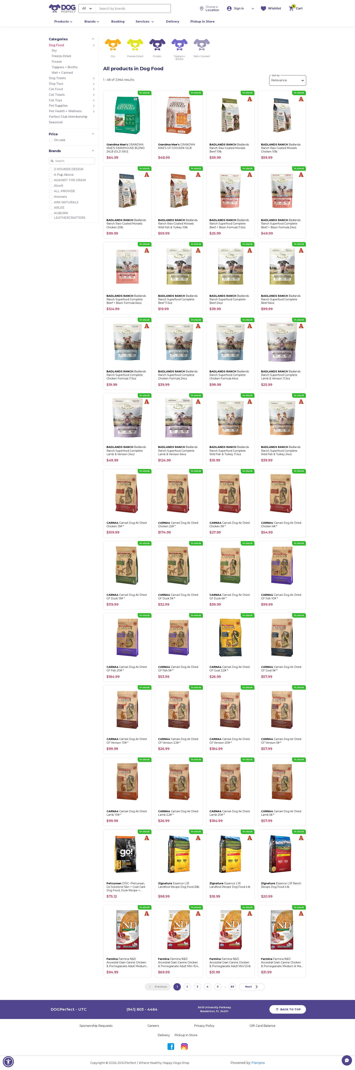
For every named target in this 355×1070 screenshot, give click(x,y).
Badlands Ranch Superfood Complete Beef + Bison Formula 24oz (280, 223)
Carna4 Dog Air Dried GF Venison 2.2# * (178, 740)
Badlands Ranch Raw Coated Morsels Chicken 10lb (280, 148)
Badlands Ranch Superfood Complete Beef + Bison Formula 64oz (126, 299)
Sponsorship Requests (96, 1025)
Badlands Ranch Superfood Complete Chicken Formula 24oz (177, 375)
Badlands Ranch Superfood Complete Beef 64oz (280, 299)
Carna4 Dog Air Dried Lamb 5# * (281, 813)
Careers (153, 1025)
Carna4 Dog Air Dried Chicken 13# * (126, 524)
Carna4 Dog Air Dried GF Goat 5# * (281, 668)
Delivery (172, 21)
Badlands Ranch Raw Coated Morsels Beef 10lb (229, 148)
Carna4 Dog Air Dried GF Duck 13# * (126, 596)
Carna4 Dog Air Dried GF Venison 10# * (126, 740)
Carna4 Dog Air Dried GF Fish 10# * (281, 596)
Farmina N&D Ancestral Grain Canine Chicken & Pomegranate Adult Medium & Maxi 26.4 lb (126, 962)
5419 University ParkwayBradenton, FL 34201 (214, 1009)
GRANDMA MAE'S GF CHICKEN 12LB (176, 146)
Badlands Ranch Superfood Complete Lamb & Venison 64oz (177, 450)
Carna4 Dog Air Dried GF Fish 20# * (126, 668)
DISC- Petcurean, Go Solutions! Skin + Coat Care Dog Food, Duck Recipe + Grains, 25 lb (125, 887)
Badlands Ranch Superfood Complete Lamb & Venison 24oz (126, 450)
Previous (161, 986)
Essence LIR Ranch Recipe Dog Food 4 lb (281, 885)
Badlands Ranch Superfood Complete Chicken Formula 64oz (229, 375)
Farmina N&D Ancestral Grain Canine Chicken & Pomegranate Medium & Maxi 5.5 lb (282, 962)
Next (248, 986)
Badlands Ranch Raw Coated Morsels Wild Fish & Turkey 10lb (177, 223)
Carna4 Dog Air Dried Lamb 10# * (126, 813)
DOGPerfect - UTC (68, 1009)
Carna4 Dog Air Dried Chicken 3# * (229, 524)
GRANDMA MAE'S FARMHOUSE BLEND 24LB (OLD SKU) (125, 148)
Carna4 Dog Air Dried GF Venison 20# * (229, 740)
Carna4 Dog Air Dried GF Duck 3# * (178, 596)
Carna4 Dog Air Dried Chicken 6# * (281, 524)
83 (232, 986)
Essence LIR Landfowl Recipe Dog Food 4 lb (229, 885)
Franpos (258, 1063)
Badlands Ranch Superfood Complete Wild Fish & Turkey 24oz (280, 450)
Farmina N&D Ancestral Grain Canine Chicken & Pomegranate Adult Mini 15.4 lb (178, 962)
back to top (290, 1009)
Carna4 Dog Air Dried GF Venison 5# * (281, 740)
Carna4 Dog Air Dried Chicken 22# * (178, 524)
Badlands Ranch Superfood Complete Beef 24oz (229, 299)
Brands (90, 21)
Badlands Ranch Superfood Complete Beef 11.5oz (177, 299)
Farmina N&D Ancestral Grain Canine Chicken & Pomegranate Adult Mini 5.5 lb (230, 962)
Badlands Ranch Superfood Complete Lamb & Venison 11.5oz (280, 375)
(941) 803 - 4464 (142, 1009)
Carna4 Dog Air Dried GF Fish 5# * (178, 668)
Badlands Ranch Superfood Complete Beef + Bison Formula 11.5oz (229, 223)
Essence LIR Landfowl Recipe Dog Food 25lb (178, 885)
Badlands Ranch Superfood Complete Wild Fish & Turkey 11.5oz (229, 450)
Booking (118, 21)
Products (61, 21)
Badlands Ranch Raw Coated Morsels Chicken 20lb (126, 223)
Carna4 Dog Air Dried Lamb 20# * (229, 813)
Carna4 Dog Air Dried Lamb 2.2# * (178, 813)
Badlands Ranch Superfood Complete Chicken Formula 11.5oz (126, 375)
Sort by (276, 75)
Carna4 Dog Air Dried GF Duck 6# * (229, 596)
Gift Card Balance (262, 1025)
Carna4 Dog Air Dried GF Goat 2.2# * (229, 668)
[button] (8, 1061)
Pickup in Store (202, 21)
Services (142, 21)
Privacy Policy (204, 1025)
